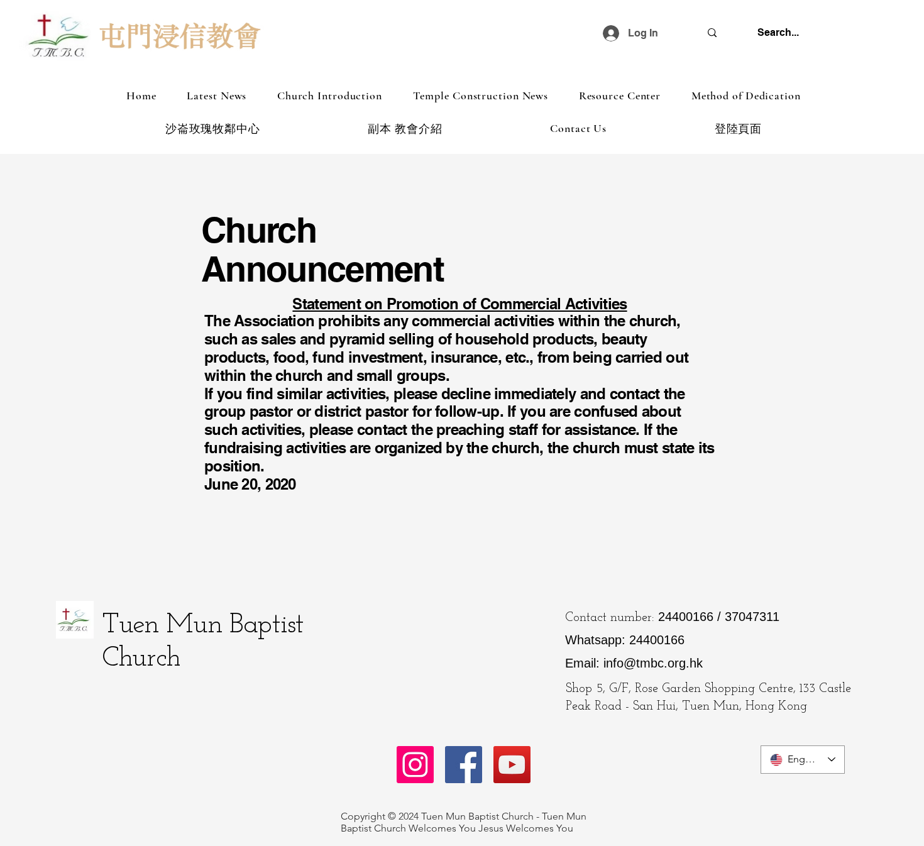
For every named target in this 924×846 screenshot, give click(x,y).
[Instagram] (415, 764)
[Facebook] (463, 764)
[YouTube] (512, 764)
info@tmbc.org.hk (653, 663)
